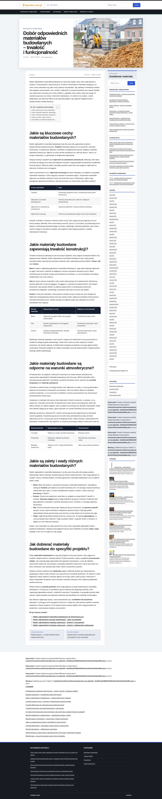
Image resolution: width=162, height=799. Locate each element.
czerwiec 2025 (113, 207)
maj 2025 (111, 210)
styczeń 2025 (112, 213)
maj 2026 (111, 201)
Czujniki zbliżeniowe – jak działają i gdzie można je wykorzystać (47, 726)
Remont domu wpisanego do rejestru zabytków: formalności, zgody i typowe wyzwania (52, 775)
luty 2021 (111, 292)
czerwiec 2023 (113, 231)
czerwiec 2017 (113, 356)
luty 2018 (111, 343)
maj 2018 (111, 334)
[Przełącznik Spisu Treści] (56, 107)
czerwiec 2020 (113, 316)
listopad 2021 (112, 264)
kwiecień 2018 (113, 337)
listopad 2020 (112, 301)
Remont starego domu (70, 11)
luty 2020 (111, 325)
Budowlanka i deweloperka (29, 11)
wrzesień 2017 (113, 353)
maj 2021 (111, 283)
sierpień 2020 (112, 310)
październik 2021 (113, 268)
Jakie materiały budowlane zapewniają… (44, 112)
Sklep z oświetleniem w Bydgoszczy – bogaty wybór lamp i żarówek (48, 698)
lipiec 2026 (112, 195)
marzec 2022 (112, 252)
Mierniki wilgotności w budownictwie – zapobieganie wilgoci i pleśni (48, 715)
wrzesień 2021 (113, 271)
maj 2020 (111, 319)
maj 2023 (111, 234)
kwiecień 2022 (113, 249)
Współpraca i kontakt (86, 11)
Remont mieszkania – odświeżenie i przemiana (41, 729)
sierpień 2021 (112, 274)
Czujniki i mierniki (45, 11)
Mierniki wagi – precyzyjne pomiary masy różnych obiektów (45, 736)
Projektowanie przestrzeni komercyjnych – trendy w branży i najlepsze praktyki (52, 691)
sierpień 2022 (112, 243)
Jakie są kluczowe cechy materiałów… (44, 110)
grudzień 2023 (113, 228)
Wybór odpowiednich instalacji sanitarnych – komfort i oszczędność (58, 622)
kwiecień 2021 (113, 286)
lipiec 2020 (112, 313)
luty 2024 (111, 222)
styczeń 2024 (112, 225)
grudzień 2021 (113, 261)
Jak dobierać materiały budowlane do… (44, 119)
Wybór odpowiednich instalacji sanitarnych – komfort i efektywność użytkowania (63, 625)
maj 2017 (111, 359)
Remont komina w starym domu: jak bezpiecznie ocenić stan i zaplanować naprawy (53, 733)
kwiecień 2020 (113, 322)
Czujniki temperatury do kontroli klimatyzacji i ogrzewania (45, 708)
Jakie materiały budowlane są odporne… (44, 115)
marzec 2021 (112, 289)
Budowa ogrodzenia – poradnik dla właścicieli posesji (43, 694)
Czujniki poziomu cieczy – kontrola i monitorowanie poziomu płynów (48, 701)
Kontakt (129, 795)
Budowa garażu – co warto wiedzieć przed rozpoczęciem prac (45, 635)
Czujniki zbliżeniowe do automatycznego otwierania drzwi (45, 705)
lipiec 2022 (112, 246)
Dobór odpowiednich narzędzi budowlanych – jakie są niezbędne (57, 620)
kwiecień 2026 (113, 204)
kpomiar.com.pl (35, 795)
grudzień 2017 (113, 350)
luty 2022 (111, 255)
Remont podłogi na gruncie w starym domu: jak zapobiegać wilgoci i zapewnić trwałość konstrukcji (121, 157)
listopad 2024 (112, 216)
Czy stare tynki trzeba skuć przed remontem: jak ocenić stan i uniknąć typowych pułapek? (55, 712)
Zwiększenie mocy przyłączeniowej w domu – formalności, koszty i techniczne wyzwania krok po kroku (122, 150)
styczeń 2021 (112, 295)
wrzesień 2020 (113, 307)
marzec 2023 (112, 240)
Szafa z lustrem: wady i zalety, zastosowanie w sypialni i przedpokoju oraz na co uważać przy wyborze (121, 144)
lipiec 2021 (112, 277)
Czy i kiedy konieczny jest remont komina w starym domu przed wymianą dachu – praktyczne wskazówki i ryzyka (122, 541)
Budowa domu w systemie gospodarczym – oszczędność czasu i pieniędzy (81, 635)
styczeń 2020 (112, 328)
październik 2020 (113, 304)
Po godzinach (57, 11)
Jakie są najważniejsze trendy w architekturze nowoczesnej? (46, 722)
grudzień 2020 (113, 298)
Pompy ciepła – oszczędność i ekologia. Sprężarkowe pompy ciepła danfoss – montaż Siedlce (121, 112)
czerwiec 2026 (113, 198)
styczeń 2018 (112, 346)
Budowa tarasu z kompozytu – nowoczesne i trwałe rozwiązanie (47, 719)
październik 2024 (113, 219)
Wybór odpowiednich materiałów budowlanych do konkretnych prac (58, 617)
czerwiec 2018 (113, 331)
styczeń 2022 (112, 258)
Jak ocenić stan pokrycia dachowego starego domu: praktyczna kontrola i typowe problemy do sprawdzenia (121, 512)
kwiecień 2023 (113, 237)
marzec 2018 (112, 340)
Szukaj (136, 5)
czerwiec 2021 (113, 280)
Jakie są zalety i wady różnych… (42, 117)
